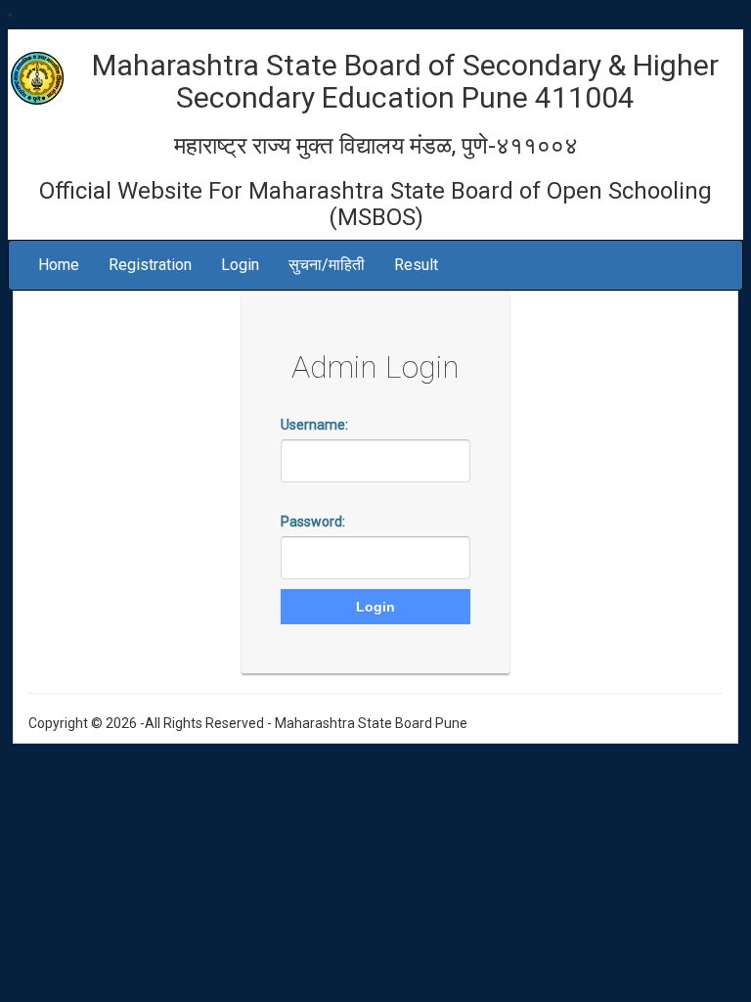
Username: (314, 425)
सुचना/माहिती (326, 264)
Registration (150, 264)
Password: (313, 521)
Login (240, 264)
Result (416, 264)
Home (58, 264)
